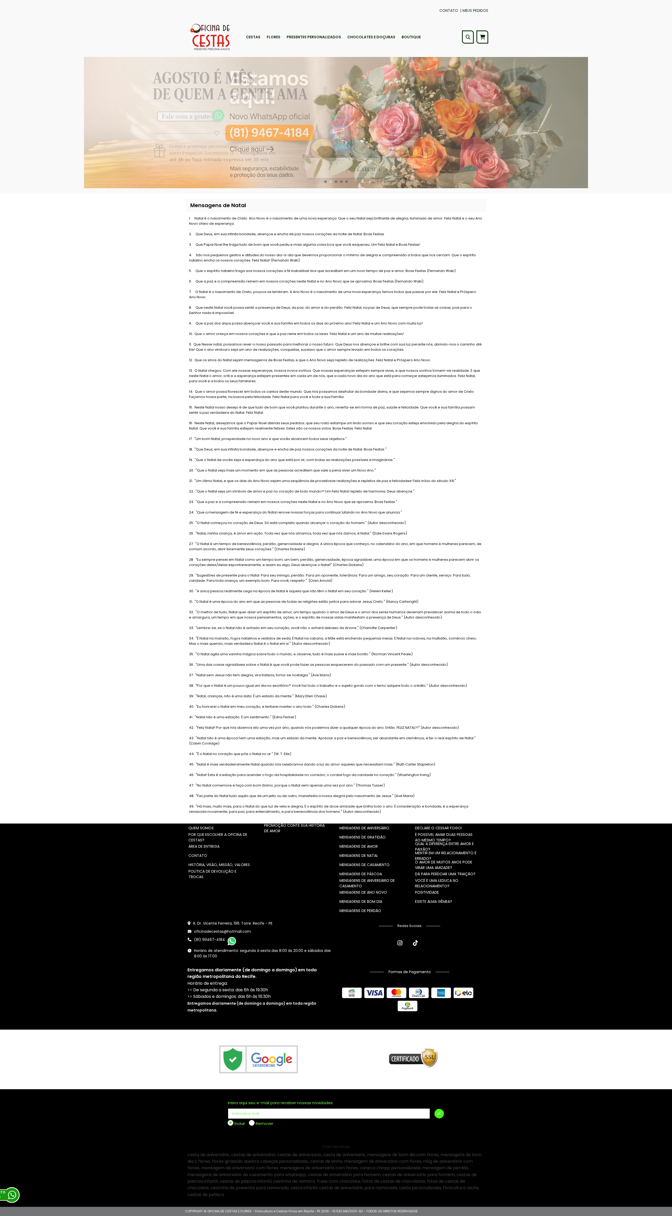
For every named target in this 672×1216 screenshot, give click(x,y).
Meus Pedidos (475, 10)
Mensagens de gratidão (362, 837)
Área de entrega (203, 846)
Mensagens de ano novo (363, 892)
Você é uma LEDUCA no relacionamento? (436, 883)
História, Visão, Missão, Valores (219, 864)
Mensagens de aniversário (364, 828)
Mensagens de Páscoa (360, 874)
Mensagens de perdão (360, 910)
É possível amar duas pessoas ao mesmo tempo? (443, 837)
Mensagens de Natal (358, 855)
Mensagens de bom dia (360, 901)
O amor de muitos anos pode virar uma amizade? (443, 864)
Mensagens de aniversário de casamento (367, 883)
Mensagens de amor (358, 846)
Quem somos (201, 828)
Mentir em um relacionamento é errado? (445, 855)
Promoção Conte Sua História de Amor (294, 828)
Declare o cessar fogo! (438, 828)
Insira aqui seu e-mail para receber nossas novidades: (280, 1102)
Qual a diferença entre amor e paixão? (444, 846)
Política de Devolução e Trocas (212, 874)
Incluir (239, 1123)
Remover (264, 1123)
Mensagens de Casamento (364, 864)
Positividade (427, 892)
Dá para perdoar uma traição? (445, 874)
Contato (448, 10)
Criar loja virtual (336, 1146)
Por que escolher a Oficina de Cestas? (217, 837)
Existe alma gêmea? (433, 901)
